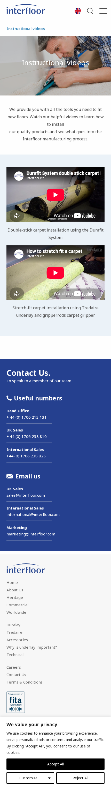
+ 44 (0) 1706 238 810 (26, 436)
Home (12, 582)
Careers (13, 667)
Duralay (13, 624)
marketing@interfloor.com (30, 533)
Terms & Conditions (24, 682)
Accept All (55, 764)
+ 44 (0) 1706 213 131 (26, 417)
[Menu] (103, 11)
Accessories (17, 639)
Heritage (14, 597)
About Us (14, 589)
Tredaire (14, 632)
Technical (14, 654)
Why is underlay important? (31, 647)
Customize (28, 777)
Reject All (80, 777)
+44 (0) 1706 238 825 (26, 455)
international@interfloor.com (33, 514)
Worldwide (16, 612)
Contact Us (16, 674)
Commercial (17, 604)
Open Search (90, 11)
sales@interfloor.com (25, 495)
